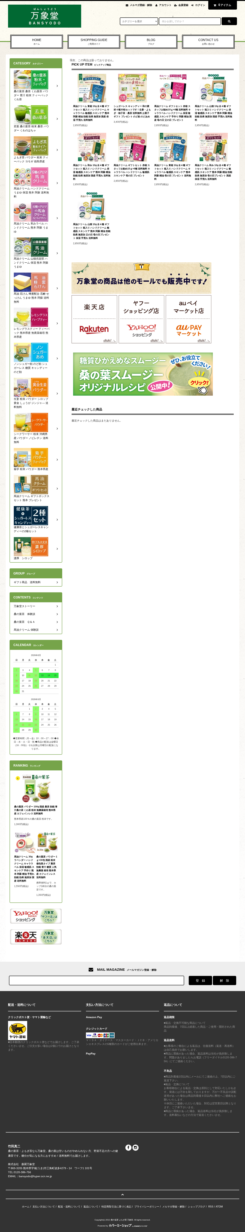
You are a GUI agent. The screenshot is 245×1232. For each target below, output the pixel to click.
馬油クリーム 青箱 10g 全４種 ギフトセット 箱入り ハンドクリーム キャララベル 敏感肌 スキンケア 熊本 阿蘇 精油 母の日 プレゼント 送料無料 (172, 172)
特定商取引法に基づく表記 (116, 1206)
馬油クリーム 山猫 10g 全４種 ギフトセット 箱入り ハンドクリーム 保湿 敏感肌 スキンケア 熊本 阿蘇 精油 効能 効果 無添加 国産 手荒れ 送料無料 (213, 113)
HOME (36, 41)
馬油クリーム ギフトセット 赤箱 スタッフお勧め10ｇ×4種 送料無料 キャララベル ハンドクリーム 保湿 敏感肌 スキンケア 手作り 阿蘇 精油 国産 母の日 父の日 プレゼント (173, 113)
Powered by (103, 1226)
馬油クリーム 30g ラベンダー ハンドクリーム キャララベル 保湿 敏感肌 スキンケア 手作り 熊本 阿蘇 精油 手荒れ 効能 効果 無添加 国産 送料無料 (24, 868)
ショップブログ (196, 1206)
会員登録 (183, 5)
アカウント (165, 5)
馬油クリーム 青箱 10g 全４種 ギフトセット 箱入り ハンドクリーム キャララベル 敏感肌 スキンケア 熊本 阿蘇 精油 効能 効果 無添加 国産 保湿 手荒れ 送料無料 (91, 113)
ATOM (219, 1206)
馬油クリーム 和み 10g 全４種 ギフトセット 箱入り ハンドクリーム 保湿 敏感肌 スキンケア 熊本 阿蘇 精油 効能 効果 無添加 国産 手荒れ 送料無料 (91, 172)
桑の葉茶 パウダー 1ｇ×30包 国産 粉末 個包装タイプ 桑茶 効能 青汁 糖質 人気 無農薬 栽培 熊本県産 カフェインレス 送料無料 (46, 867)
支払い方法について (44, 1206)
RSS (210, 1206)
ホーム (25, 1206)
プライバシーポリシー (146, 1206)
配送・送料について (69, 1206)
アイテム (224, 5)
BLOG (151, 41)
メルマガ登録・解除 (141, 5)
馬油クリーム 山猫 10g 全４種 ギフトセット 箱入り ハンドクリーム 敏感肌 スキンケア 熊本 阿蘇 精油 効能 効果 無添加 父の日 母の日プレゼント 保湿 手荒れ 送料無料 (91, 231)
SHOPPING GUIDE (94, 41)
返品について (90, 1206)
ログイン (200, 5)
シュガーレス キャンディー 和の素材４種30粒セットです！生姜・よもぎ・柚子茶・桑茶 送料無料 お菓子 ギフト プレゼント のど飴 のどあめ (132, 111)
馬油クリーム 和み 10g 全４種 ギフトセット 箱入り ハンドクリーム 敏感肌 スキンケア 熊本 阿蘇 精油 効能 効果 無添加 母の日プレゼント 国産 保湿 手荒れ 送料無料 (213, 172)
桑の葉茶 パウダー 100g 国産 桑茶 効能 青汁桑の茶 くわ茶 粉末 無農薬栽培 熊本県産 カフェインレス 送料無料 (35, 810)
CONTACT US (208, 41)
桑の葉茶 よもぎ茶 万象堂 (122, 1220)
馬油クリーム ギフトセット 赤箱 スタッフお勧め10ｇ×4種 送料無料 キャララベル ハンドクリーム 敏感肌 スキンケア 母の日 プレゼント (132, 170)
